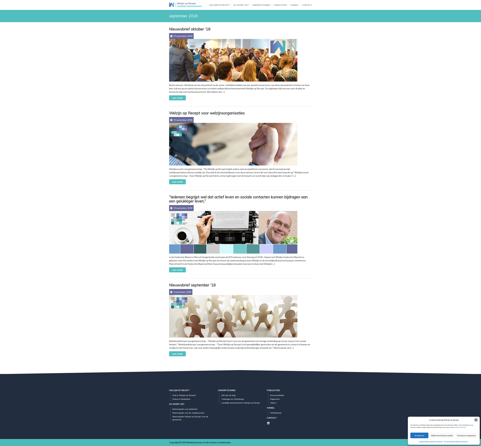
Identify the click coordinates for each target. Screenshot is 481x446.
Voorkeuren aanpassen (466, 435)
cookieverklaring (460, 427)
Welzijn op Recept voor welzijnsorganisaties (207, 113)
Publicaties (280, 5)
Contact (307, 5)
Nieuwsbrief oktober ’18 (189, 29)
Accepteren (419, 435)
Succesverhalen (277, 395)
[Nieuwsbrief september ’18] (233, 316)
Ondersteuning (261, 5)
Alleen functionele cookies (442, 435)
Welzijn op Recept (219, 5)
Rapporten (275, 399)
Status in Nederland (181, 399)
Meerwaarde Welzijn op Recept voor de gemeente (190, 418)
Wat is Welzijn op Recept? (184, 395)
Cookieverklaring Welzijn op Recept (431, 441)
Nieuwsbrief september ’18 (192, 285)
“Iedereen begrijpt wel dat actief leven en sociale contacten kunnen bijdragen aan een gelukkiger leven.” (238, 199)
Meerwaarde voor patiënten (185, 409)
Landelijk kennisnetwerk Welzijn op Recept (240, 403)
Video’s (273, 403)
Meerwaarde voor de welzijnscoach (188, 413)
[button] (476, 420)
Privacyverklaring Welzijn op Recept (456, 441)
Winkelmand (275, 413)
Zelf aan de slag (228, 395)
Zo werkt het (241, 5)
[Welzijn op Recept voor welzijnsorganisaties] (233, 144)
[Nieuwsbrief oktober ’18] (233, 60)
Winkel (294, 5)
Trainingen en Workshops (232, 399)
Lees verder (177, 98)
